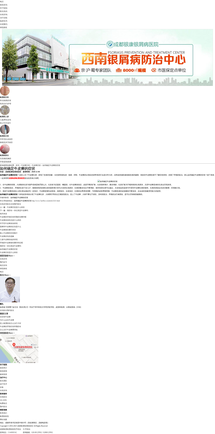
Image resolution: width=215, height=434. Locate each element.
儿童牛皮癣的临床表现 (9, 239)
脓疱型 (2, 142)
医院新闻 (3, 371)
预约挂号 (3, 262)
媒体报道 (3, 374)
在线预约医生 (16, 204)
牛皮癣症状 (36, 165)
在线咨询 (3, 14)
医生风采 (3, 11)
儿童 (2, 120)
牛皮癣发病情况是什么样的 (10, 220)
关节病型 (9, 142)
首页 (17, 165)
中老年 (8, 123)
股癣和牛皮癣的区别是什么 (10, 227)
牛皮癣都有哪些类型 (8, 230)
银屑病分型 (4, 136)
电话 (2, 2)
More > (7, 275)
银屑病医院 (4, 416)
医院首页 (3, 5)
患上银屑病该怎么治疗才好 (10, 323)
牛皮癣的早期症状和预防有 (10, 326)
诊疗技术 (3, 384)
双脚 (9, 162)
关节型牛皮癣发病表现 (9, 223)
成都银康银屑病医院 (25, 426)
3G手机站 (26, 429)
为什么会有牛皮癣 (7, 320)
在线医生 (3, 397)
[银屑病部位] (5, 153)
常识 (2, 100)
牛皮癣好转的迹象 (7, 236)
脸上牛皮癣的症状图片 (9, 233)
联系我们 (3, 413)
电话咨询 (3, 265)
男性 (5, 120)
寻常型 (2, 139)
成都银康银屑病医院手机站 (10, 429)
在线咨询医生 (5, 204)
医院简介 (3, 368)
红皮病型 (9, 139)
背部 (5, 162)
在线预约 (3, 24)
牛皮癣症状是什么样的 (16, 207)
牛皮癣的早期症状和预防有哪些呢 (13, 217)
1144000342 (12, 432)
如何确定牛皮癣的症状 (51, 165)
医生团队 (3, 381)
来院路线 (3, 27)
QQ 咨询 (3, 400)
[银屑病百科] (5, 95)
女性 (9, 120)
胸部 (9, 159)
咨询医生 (3, 310)
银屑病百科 (4, 97)
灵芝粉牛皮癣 (5, 317)
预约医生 (10, 310)
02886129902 (48, 432)
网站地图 (3, 419)
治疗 (5, 104)
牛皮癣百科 (25, 165)
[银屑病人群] (5, 114)
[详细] (78, 307)
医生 (2, 275)
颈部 (5, 159)
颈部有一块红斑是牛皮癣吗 (17, 210)
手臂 (2, 162)
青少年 (2, 123)
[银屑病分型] (5, 134)
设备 (2, 387)
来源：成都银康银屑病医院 (10, 172)
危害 (2, 104)
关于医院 (3, 8)
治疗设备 (3, 18)
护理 (9, 104)
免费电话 (3, 403)
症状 (9, 100)
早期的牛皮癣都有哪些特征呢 (11, 243)
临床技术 (3, 21)
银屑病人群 (4, 117)
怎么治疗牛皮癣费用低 (9, 330)
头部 (2, 159)
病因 (5, 100)
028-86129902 (37, 432)
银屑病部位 (4, 155)
